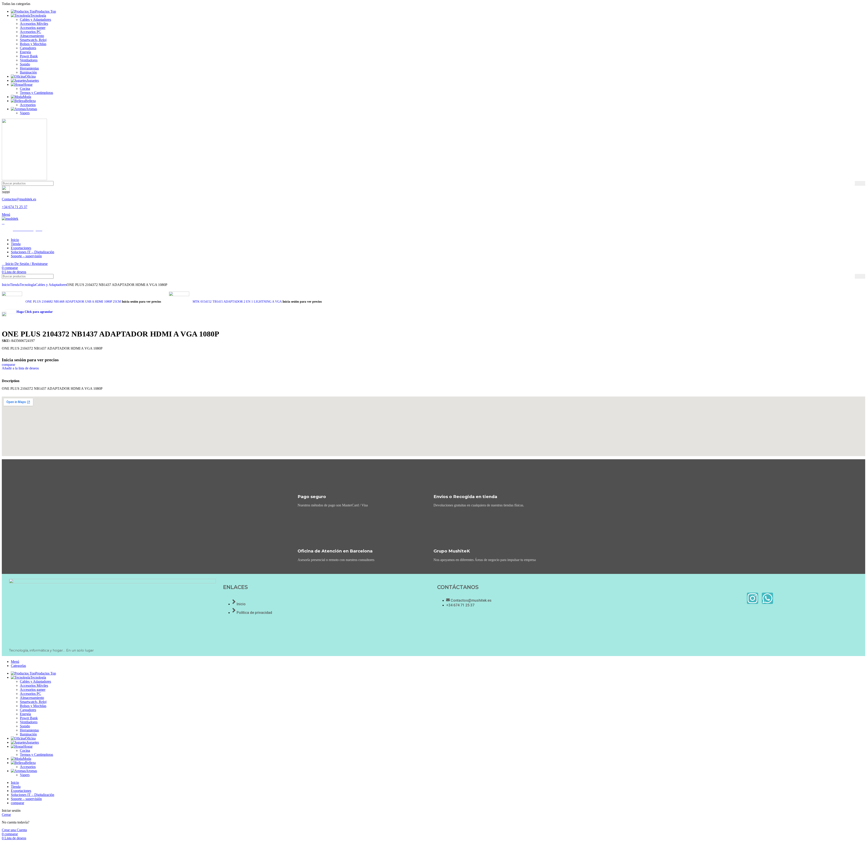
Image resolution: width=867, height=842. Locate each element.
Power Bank (29, 56)
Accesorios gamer (32, 28)
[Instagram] (752, 598)
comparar (17, 803)
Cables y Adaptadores (35, 19)
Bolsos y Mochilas (33, 44)
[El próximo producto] (171, 289)
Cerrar (6, 814)
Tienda (15, 285)
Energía (25, 52)
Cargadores (28, 48)
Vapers (25, 113)
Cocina (25, 88)
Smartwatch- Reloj (33, 40)
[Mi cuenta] (3, 223)
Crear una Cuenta (14, 830)
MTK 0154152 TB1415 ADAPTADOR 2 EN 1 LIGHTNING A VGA (237, 301)
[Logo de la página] (24, 179)
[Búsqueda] (860, 183)
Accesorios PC (30, 32)
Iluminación (28, 72)
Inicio (6, 285)
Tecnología (27, 285)
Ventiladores (28, 60)
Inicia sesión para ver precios (141, 301)
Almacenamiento (32, 36)
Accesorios (28, 105)
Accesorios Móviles (34, 24)
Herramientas (29, 68)
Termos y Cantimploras (36, 93)
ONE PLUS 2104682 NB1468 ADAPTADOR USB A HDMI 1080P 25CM (74, 301)
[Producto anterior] (4, 289)
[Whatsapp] (767, 598)
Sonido (25, 64)
